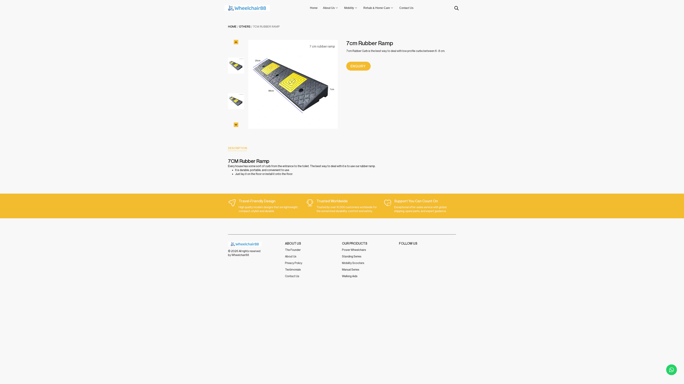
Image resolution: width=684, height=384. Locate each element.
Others (244, 26)
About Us (329, 7)
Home (314, 7)
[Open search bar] (456, 8)
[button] (236, 42)
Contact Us (406, 7)
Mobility (349, 7)
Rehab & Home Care (376, 7)
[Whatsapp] (671, 369)
